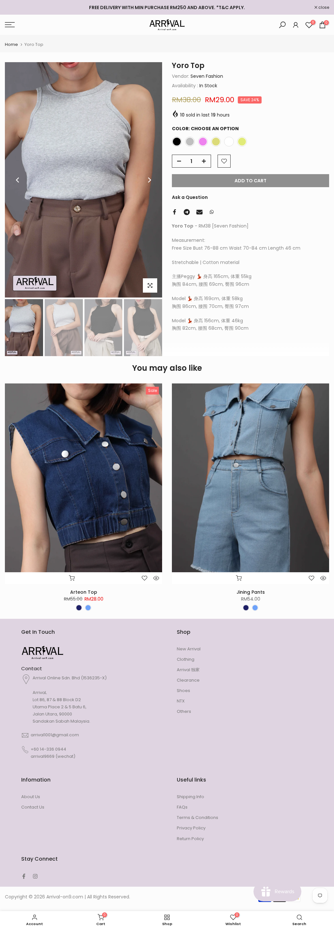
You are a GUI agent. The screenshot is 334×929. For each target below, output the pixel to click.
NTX (181, 701)
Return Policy (190, 839)
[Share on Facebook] (174, 212)
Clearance (188, 680)
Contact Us (32, 807)
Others (184, 711)
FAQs (182, 807)
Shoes (183, 690)
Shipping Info (190, 797)
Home (11, 44)
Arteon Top (83, 592)
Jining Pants (250, 592)
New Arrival (189, 649)
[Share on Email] (199, 212)
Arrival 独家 (188, 670)
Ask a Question (190, 197)
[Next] (149, 180)
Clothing (185, 659)
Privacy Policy (191, 828)
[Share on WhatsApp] (211, 212)
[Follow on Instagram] (35, 876)
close (14, 7)
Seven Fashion (206, 76)
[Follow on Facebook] (23, 876)
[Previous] (18, 180)
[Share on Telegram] (187, 212)
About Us (30, 797)
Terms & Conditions (197, 817)
